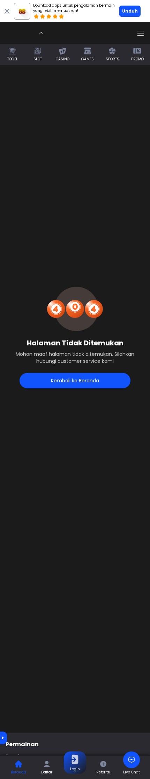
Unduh (130, 11)
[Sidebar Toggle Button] (140, 33)
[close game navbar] (41, 33)
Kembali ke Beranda (75, 380)
